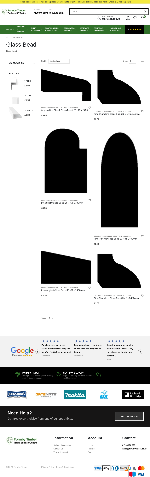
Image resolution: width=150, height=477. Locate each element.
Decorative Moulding (50, 107)
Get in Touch (129, 416)
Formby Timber (20, 467)
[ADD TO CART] (86, 71)
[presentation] (37, 352)
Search (145, 12)
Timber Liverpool (60, 452)
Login (90, 445)
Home (7, 37)
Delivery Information (62, 445)
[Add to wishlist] (89, 107)
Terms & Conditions (65, 467)
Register (91, 449)
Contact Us (58, 449)
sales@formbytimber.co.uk (134, 449)
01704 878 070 (128, 445)
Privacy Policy (47, 467)
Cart (89, 452)
